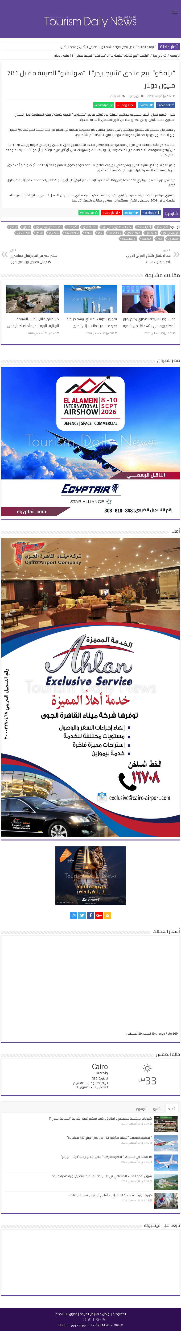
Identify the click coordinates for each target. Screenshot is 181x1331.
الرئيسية (175, 55)
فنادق (39, 233)
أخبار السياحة (144, 227)
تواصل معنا (102, 1314)
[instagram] (73, 915)
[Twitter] (82, 915)
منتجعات (146, 238)
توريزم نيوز (159, 55)
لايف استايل (23, 233)
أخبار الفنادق (89, 227)
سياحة (88, 233)
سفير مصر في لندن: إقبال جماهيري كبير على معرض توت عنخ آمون (33, 256)
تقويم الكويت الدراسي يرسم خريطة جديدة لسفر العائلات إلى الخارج (92, 322)
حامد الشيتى (133, 233)
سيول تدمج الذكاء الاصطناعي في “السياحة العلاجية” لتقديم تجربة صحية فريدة (102, 1176)
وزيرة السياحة (129, 238)
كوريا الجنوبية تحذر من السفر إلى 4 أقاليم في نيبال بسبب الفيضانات (110, 1195)
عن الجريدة (86, 1314)
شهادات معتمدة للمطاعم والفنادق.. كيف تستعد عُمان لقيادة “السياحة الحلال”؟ (100, 1118)
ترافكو (13, 227)
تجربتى (26, 227)
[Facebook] (90, 915)
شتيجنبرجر (54, 233)
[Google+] (99, 915)
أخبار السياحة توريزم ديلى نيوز (117, 227)
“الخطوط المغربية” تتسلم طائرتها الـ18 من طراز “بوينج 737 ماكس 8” (109, 1137)
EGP (175, 1033)
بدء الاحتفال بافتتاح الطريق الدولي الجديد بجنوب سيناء (148, 256)
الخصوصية (119, 1314)
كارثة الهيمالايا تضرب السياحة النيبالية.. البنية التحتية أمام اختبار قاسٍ (33, 322)
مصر (160, 238)
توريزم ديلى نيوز (170, 233)
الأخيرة (172, 1109)
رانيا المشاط (115, 233)
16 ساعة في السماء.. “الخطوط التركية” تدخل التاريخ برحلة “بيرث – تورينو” (106, 1156)
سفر (100, 233)
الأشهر (157, 1109)
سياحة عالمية (72, 233)
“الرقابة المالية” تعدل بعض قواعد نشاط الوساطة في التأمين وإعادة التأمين (108, 47)
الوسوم (141, 1109)
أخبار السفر (162, 227)
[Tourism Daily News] (90, 18)
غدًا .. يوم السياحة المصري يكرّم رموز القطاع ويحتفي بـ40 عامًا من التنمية (149, 322)
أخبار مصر (72, 227)
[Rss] (107, 915)
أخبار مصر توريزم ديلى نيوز (48, 227)
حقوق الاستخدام (66, 1314)
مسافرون (173, 238)
